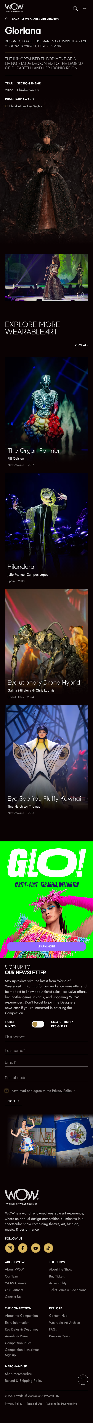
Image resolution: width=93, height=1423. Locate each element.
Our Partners (14, 1289)
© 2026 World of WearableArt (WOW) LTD (32, 1396)
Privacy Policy (62, 1090)
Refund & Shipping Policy (23, 1380)
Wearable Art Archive (64, 1322)
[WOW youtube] (35, 1248)
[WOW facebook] (22, 1248)
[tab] (46, 1024)
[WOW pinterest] (48, 1248)
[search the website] (75, 8)
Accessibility (57, 1283)
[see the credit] (81, 294)
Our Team (12, 1276)
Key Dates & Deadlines (21, 1329)
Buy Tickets (57, 1276)
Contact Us (13, 1296)
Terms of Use (34, 1403)
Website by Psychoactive (61, 1403)
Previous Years (59, 1336)
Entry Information (17, 1322)
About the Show (60, 1269)
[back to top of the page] (83, 1380)
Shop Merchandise (18, 1373)
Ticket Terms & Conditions (67, 1289)
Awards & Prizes (16, 1336)
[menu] (84, 8)
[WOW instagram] (9, 1248)
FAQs (53, 1329)
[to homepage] (25, 1197)
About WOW (14, 1269)
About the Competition (21, 1315)
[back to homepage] (13, 8)
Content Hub (58, 1315)
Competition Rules (18, 1342)
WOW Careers (15, 1283)
